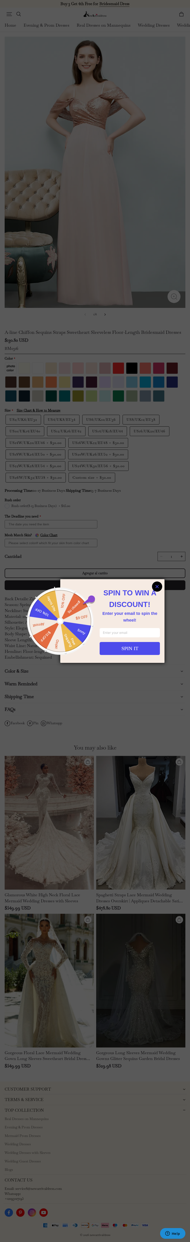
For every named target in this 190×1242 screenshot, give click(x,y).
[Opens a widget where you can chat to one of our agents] (172, 1234)
